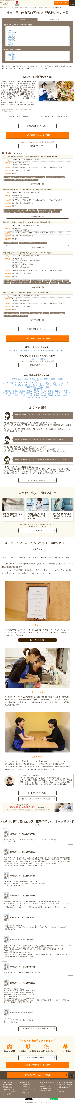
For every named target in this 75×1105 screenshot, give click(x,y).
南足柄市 (60, 393)
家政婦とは (25, 1093)
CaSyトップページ (8, 1082)
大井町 (29, 395)
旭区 (68, 383)
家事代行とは (25, 1082)
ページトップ (71, 1076)
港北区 (48, 383)
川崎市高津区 (37, 350)
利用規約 (61, 1091)
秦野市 (43, 393)
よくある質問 (7, 1094)
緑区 (14, 385)
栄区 (55, 385)
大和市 (43, 391)
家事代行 (11, 55)
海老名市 (58, 391)
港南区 (27, 385)
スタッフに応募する (61, 3)
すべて (10, 28)
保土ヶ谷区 (39, 383)
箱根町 (57, 395)
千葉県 (10, 34)
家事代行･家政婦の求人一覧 (22, 7)
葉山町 (67, 393)
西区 (20, 383)
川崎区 (46, 378)
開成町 (50, 395)
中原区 (25, 378)
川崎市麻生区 (61, 350)
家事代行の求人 (45, 1086)
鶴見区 (5, 383)
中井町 (22, 395)
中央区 (41, 387)
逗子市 (22, 391)
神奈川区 (13, 383)
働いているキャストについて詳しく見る (36, 799)
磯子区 (34, 385)
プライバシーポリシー (65, 1089)
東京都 (10, 30)
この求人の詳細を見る (37, 184)
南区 (31, 383)
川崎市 (47, 7)
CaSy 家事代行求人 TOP (6, 7)
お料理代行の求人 (46, 1091)
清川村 (45, 397)
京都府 (10, 43)
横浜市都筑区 (25, 350)
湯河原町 (30, 397)
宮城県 (10, 45)
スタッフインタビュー (10, 1091)
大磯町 (8, 395)
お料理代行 (34, 7)
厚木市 (29, 391)
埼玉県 (10, 36)
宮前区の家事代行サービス (36, 126)
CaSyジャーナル (36, 530)
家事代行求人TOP (36, 146)
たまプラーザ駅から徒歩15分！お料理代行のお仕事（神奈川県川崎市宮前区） (30, 156)
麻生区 (53, 378)
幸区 (19, 378)
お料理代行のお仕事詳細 (18, 117)
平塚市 (21, 393)
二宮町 (15, 395)
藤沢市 (66, 391)
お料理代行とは (26, 1087)
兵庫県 (10, 41)
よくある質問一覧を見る (36, 480)
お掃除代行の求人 (46, 1088)
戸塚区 (48, 385)
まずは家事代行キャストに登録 (37, 135)
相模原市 (29, 387)
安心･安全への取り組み (66, 1082)
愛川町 (38, 397)
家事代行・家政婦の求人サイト (7, 0)
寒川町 (5, 393)
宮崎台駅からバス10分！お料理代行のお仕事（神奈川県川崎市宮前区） (28, 253)
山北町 (43, 395)
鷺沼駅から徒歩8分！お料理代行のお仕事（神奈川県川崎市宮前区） (26, 293)
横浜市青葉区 (14, 350)
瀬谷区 (20, 385)
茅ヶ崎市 (13, 393)
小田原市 (29, 393)
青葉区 (55, 383)
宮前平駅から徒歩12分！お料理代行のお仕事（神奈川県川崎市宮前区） (28, 189)
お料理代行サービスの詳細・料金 (54, 117)
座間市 (36, 391)
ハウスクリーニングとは (28, 1090)
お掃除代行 (12, 57)
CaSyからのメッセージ (10, 1089)
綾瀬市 (50, 391)
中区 (26, 383)
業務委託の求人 (7, 1087)
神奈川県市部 (37, 389)
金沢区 (41, 385)
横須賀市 (7, 391)
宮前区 (39, 378)
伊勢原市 (51, 393)
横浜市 (37, 381)
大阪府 (10, 38)
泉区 (60, 385)
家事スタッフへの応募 (65, 1084)
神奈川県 (41, 7)
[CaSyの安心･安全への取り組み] (37, 807)
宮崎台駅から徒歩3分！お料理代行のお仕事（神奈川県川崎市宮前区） (27, 222)
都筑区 (62, 383)
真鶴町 (64, 395)
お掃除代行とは (26, 1084)
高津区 (32, 378)
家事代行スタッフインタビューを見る (36, 1028)
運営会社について (64, 1087)
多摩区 (60, 378)
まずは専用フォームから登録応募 (37, 1075)
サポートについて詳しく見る (36, 793)
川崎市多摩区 (49, 350)
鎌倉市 (15, 391)
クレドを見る (40, 640)
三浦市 (36, 393)
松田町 (36, 395)
